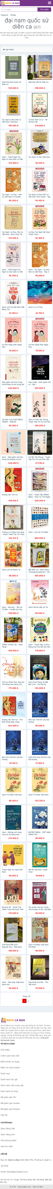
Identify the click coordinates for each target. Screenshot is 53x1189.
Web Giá (48, 1180)
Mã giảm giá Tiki (8, 1097)
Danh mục (5, 1073)
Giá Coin (3, 1182)
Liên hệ (4, 1115)
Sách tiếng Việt (8, 1128)
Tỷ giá (16, 1180)
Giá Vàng (40, 1180)
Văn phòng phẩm (8, 1140)
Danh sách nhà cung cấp (12, 1085)
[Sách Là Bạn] (13, 1020)
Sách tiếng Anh (8, 1134)
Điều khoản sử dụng (10, 1061)
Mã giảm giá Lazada (10, 1103)
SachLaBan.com (24, 1187)
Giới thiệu (5, 1050)
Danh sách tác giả (9, 1079)
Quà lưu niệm (7, 1146)
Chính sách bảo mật (10, 1055)
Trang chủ (4, 15)
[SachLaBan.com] (14, 3)
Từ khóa (13, 15)
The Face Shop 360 (28, 1180)
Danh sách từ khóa (9, 1091)
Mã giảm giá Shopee (10, 1109)
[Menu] (49, 3)
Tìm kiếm (44, 9)
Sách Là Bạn (38, 1187)
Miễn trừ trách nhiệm (10, 1067)
